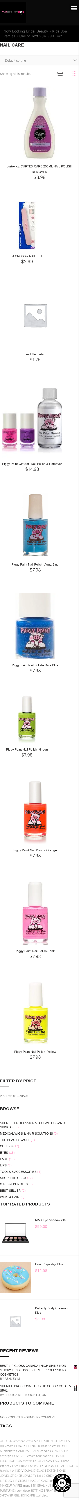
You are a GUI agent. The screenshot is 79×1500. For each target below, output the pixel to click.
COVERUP (19, 1456)
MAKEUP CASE (38, 1480)
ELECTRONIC (9, 1460)
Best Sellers (48, 1446)
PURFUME (7, 1490)
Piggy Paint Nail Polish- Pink (35, 951)
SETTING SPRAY (42, 1490)
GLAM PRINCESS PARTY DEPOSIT (33, 1466)
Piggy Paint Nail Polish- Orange (35, 850)
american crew (23, 1441)
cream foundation (39, 1456)
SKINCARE (27, 1495)
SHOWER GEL (10, 1495)
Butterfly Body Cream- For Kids (53, 1310)
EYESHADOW (42, 1460)
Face (4, 1159)
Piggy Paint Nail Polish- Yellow (35, 1051)
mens (26, 1485)
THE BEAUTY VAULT (15, 1140)
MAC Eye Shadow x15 (50, 1220)
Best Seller (10, 1190)
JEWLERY (29, 1475)
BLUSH (62, 1446)
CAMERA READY (28, 1451)
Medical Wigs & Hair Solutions (26, 1133)
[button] (74, 8)
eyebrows (25, 1460)
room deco (22, 1490)
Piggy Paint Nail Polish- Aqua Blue (35, 564)
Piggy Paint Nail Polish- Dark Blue (35, 665)
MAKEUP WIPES (11, 1485)
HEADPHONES (67, 1466)
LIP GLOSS (20, 1480)
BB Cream (6, 1446)
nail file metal (35, 354)
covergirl (5, 1456)
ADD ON (6, 1441)
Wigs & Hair (10, 1197)
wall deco (42, 1495)
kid (39, 1475)
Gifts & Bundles (14, 1184)
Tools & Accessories (18, 1171)
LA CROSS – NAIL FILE (27, 256)
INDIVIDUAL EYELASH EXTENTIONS (40, 1470)
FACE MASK (61, 1460)
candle (44, 1451)
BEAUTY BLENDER (27, 1446)
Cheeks (6, 1146)
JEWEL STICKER (11, 1475)
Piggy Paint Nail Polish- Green (27, 749)
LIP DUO (6, 1480)
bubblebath (7, 1451)
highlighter (7, 1470)
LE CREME (49, 1475)
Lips (3, 1165)
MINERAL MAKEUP (44, 1485)
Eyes (4, 1152)
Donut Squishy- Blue (49, 1264)
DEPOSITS (59, 1456)
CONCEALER (59, 1451)
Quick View (32, 159)
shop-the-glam (13, 1178)
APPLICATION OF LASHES (52, 1441)
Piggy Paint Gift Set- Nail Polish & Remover (32, 463)
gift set (4, 1466)
